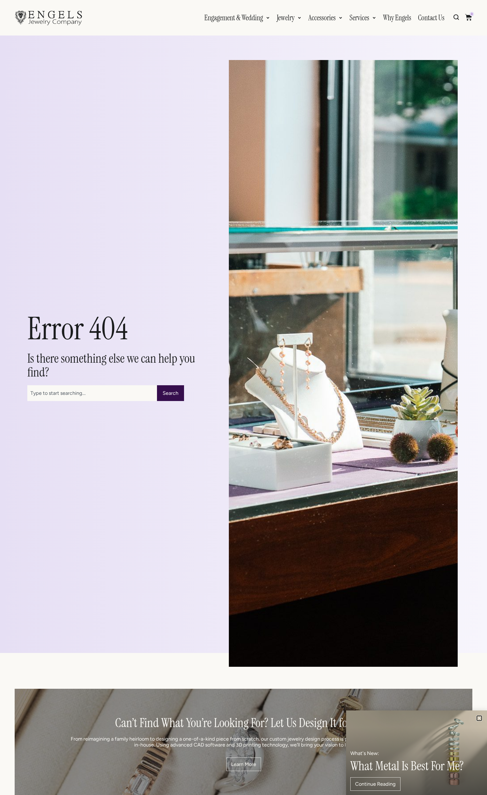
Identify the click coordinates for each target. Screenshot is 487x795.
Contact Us (431, 18)
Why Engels (397, 18)
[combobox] (92, 393)
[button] (479, 718)
